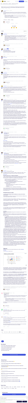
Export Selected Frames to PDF (5, 350)
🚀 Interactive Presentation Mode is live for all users (8, 371)
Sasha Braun (4, 316)
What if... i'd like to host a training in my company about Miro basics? (10, 381)
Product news (3, 372)
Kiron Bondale (5, 33)
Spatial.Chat (9, 321)
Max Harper (4, 170)
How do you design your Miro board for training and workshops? (9, 377)
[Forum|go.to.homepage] (6, 1)
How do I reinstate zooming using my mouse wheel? (8, 346)
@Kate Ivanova (5, 34)
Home (1, 3)
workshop (9, 19)
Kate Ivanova (4, 10)
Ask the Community (3, 362)
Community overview (5, 3)
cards (8, 388)
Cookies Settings (3, 401)
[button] (0, 1)
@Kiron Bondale (7, 49)
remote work (5, 19)
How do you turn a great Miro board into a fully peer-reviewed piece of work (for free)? (12, 375)
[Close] (27, 398)
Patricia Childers (5, 309)
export (15, 388)
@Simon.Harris (5, 171)
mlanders (4, 56)
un (20, 275)
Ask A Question (14, 394)
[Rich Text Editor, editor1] (14, 336)
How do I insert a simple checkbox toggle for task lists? (8, 345)
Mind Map (13, 388)
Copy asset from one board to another (6, 349)
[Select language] (17, 1)
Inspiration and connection (15, 3)
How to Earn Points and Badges (14, 354)
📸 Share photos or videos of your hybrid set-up (7, 373)
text (10, 388)
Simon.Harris (4, 99)
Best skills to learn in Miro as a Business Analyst (7, 361)
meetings (12, 19)
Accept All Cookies (19, 401)
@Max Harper (16, 163)
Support (2, 388)
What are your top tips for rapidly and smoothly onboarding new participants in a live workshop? (14, 368)
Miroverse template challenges (5, 364)
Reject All (25, 401)
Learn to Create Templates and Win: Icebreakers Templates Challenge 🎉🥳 (11, 363)
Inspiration (9, 3)
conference (22, 275)
